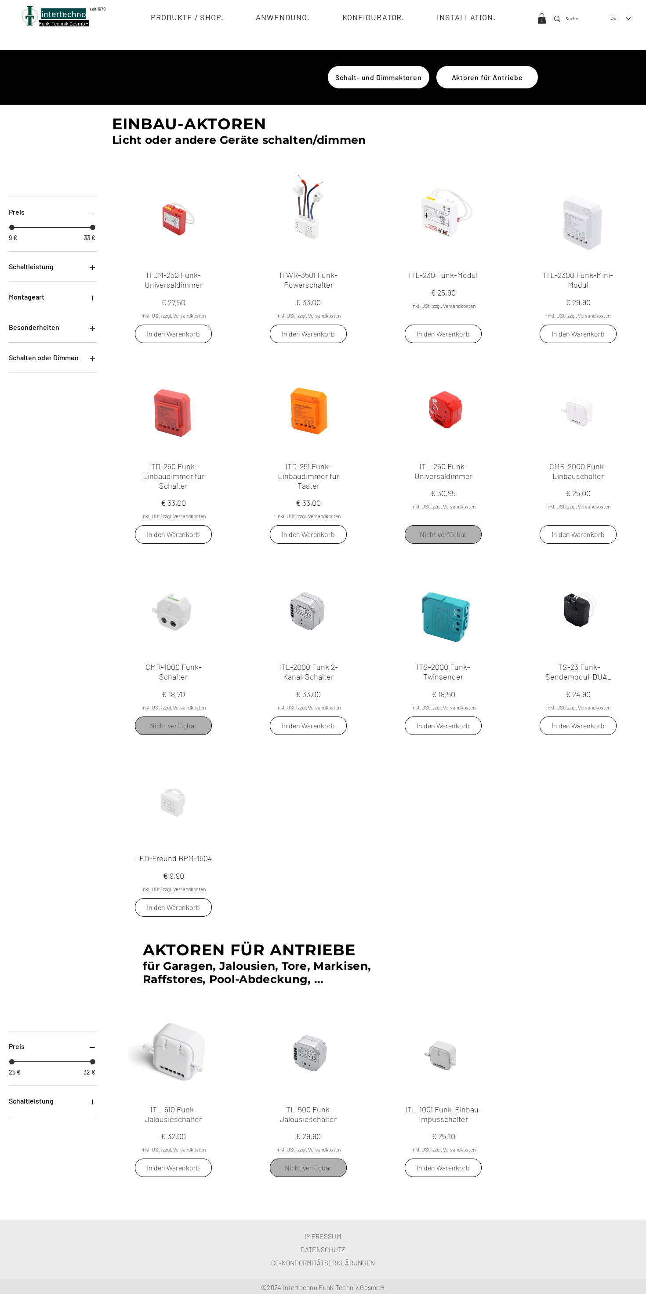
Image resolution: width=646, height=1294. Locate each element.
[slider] (12, 227)
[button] (187, 17)
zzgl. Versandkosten (184, 315)
